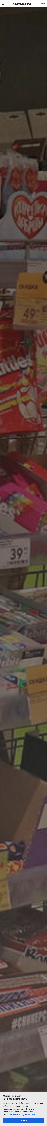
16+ (43, 3)
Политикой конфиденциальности (22, 1115)
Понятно (23, 1121)
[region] (23, 1109)
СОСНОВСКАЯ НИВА (22, 3)
